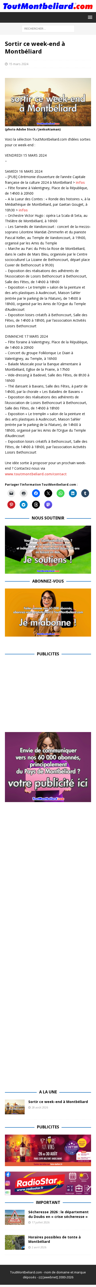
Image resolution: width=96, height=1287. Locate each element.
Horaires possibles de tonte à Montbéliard (54, 1239)
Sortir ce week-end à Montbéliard (58, 1101)
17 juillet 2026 (40, 1222)
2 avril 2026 (39, 1247)
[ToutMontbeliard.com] (48, 9)
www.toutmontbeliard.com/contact (36, 474)
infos (80, 182)
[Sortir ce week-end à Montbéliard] (15, 1107)
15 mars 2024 (18, 64)
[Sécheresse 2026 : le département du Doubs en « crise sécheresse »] (15, 1217)
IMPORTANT (48, 1202)
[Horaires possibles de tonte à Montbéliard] (15, 1242)
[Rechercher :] (48, 28)
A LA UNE (48, 1092)
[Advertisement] (46, 696)
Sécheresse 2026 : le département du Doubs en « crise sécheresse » (58, 1214)
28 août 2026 (40, 1107)
